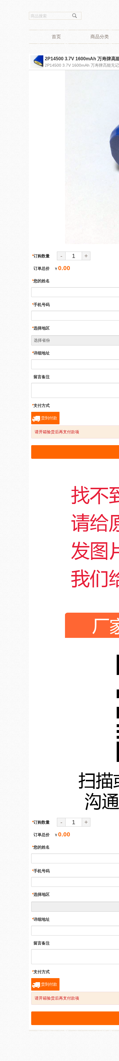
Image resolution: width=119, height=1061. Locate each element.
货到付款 (49, 418)
